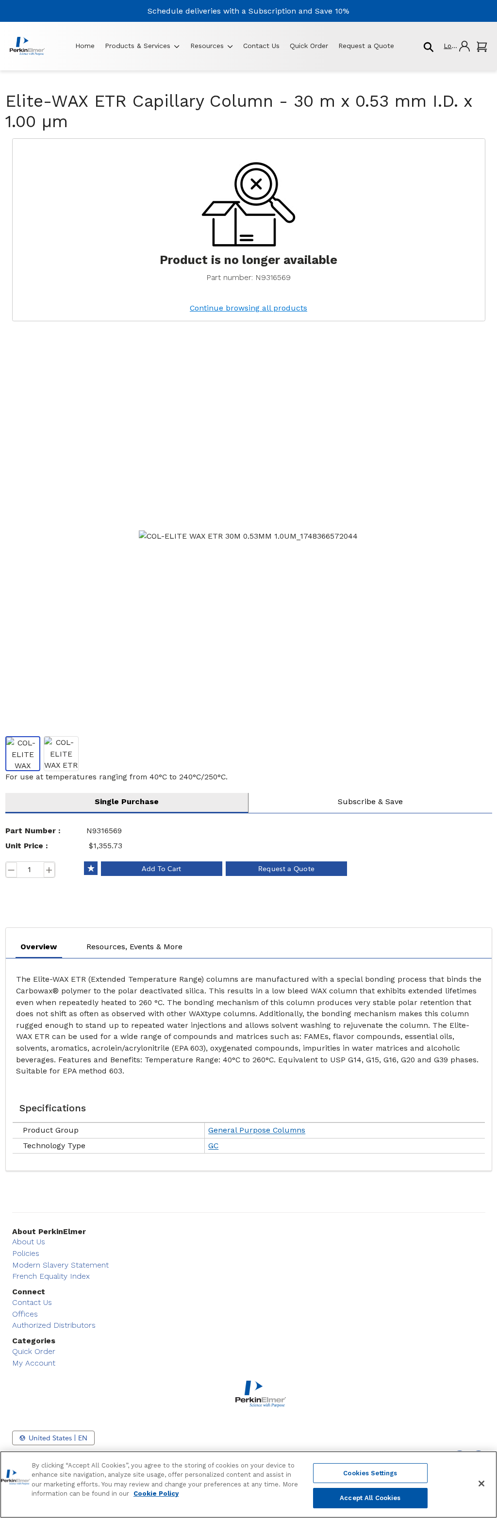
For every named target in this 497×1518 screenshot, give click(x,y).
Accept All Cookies (370, 1498)
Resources (207, 46)
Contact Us (261, 46)
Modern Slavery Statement (60, 1265)
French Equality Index (51, 1276)
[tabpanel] (249, 1062)
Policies (25, 1253)
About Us (28, 1241)
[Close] (481, 1483)
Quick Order (309, 46)
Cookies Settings (370, 1473)
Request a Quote (366, 46)
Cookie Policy (156, 1493)
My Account (33, 1363)
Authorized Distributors (54, 1325)
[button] (456, 46)
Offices (25, 1314)
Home (85, 46)
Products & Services (137, 46)
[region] (248, 1484)
